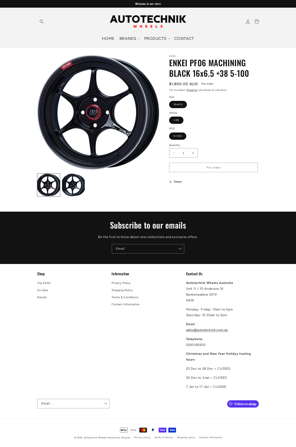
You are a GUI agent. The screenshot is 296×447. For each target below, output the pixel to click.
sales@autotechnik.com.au (207, 330)
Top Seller (44, 283)
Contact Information (125, 304)
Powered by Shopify (119, 437)
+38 (178, 121)
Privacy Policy (121, 283)
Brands (42, 297)
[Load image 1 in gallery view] (48, 185)
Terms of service (163, 437)
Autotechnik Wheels (95, 437)
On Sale (42, 290)
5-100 (179, 137)
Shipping (191, 90)
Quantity (174, 145)
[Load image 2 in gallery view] (73, 185)
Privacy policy (142, 437)
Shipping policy (186, 437)
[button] (41, 21)
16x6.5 (180, 105)
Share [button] (178, 181)
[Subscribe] (179, 249)
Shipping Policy (122, 290)
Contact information (210, 437)
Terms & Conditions (125, 297)
